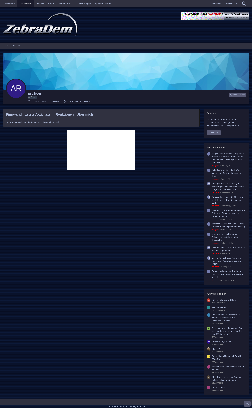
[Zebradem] (126, 25)
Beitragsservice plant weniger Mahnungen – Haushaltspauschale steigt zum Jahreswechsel (228, 186)
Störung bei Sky (219, 387)
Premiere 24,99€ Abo (221, 341)
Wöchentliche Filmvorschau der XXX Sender (228, 368)
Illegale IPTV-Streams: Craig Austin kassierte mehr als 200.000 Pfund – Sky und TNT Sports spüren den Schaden (228, 158)
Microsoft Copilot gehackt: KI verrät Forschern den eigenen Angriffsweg (228, 225)
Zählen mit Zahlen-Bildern (224, 300)
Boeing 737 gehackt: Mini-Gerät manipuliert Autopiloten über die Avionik (226, 261)
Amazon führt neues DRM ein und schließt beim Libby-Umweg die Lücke (227, 200)
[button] (237, 95)
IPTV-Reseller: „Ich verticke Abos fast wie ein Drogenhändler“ (229, 249)
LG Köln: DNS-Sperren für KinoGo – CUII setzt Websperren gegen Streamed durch (228, 213)
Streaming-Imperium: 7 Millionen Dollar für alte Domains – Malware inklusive (227, 274)
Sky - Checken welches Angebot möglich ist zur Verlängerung (227, 378)
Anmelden (216, 3)
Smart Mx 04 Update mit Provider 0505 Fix (227, 357)
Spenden (214, 133)
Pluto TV (216, 349)
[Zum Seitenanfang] (247, 404)
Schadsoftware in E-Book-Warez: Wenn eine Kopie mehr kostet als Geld (227, 173)
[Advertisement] (101, 150)
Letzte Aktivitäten (39, 114)
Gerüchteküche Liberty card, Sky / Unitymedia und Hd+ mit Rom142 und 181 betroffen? (227, 331)
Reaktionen (65, 114)
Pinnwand (14, 114)
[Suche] (244, 3)
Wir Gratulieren (219, 307)
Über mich (85, 114)
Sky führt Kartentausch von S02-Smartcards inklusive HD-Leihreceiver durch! (227, 318)
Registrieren (231, 3)
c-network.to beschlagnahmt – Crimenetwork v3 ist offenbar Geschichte (226, 237)
